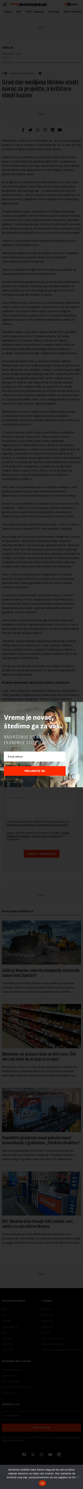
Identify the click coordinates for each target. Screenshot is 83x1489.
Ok (42, 1483)
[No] (78, 1477)
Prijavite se (35, 771)
